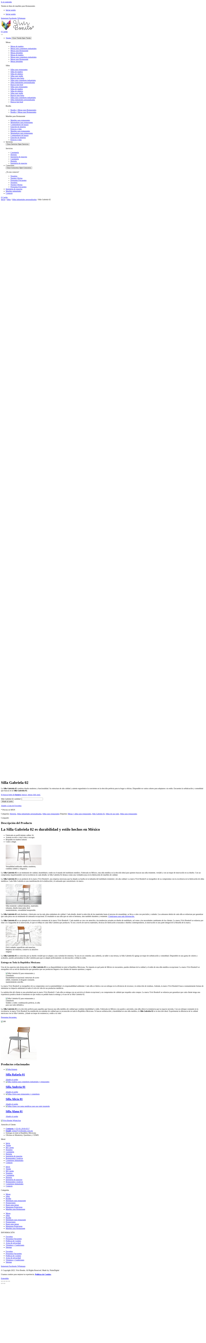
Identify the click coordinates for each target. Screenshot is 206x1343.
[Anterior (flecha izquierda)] (2, 1283)
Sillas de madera (16, 72)
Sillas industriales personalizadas (22, 82)
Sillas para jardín (16, 76)
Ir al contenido (6, 2)
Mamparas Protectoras (14, 1207)
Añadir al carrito (7, 801)
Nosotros (13, 176)
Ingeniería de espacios (18, 157)
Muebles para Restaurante (15, 1209)
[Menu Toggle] (2, 34)
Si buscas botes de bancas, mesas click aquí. (21, 795)
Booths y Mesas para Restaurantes (23, 110)
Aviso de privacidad (13, 1243)
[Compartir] (7, 1281)
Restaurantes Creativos (14, 1158)
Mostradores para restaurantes (21, 122)
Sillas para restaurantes (19, 70)
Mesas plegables (16, 53)
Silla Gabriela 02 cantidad (10, 799)
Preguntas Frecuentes (18, 180)
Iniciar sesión (11, 10)
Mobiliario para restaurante (16, 1201)
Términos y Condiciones (15, 1245)
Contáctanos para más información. (121, 916)
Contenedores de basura (19, 125)
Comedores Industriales (14, 1160)
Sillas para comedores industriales (23, 80)
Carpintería (14, 152)
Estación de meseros (18, 127)
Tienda (8, 1145)
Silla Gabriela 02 (98, 814)
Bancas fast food (16, 85)
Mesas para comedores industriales (23, 49)
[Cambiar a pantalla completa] (4, 1281)
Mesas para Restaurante (19, 51)
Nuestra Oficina (16, 178)
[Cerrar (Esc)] (9, 1281)
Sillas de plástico (16, 74)
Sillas (9, 200)
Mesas (8, 1194)
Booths (8, 1199)
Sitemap (9, 1247)
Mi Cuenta (10, 1148)
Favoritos (9, 1237)
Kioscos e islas (16, 129)
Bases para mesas (12, 1205)
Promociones (10, 1203)
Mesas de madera (16, 46)
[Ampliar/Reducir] (2, 1281)
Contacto (9, 1163)
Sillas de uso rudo (112, 814)
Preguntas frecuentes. (9, 1017)
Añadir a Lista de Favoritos (11, 806)
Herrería (13, 155)
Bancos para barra (17, 78)
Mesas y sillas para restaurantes (79, 814)
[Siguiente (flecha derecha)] (4, 1283)
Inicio (3, 200)
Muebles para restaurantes (20, 120)
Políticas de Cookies (13, 1241)
